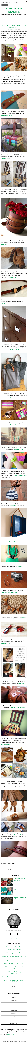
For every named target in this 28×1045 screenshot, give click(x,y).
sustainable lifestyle (14, 1007)
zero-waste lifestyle (14, 1023)
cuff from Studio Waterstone (15, 860)
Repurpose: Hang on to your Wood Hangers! (14, 956)
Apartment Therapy (6, 195)
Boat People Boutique (20, 475)
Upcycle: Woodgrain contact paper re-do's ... (14, 977)
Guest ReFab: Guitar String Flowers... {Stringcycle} (14, 981)
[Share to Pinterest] (17, 869)
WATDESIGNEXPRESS (22, 1041)
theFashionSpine (6, 744)
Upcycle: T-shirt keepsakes (14, 949)
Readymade (12, 277)
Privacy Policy (10, 1034)
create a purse (5, 158)
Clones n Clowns (13, 542)
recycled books (14, 1000)
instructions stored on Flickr (9, 592)
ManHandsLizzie (5, 643)
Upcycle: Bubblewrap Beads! (14, 960)
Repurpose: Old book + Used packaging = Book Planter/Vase (14, 972)
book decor (14, 997)
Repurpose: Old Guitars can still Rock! (14, 963)
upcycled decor (14, 1016)
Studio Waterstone (6, 115)
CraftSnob (4, 303)
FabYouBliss (13, 505)
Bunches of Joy (5, 348)
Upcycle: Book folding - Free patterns (14, 946)
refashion (11, 29)
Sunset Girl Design (6, 397)
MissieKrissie (21, 683)
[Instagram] (11, 939)
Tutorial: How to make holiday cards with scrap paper (14, 967)
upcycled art (14, 1010)
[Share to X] (13, 869)
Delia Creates (18, 835)
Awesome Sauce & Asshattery (15, 785)
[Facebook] (16, 939)
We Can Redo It (14, 425)
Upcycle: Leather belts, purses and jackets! (14, 26)
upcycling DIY (14, 1020)
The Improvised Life (15, 350)
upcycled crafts (14, 1013)
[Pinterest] (14, 939)
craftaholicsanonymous (18, 707)
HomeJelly (4, 244)
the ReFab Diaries (14, 9)
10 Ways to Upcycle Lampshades (14, 953)
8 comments (14, 871)
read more (14, 934)
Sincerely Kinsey (18, 449)
